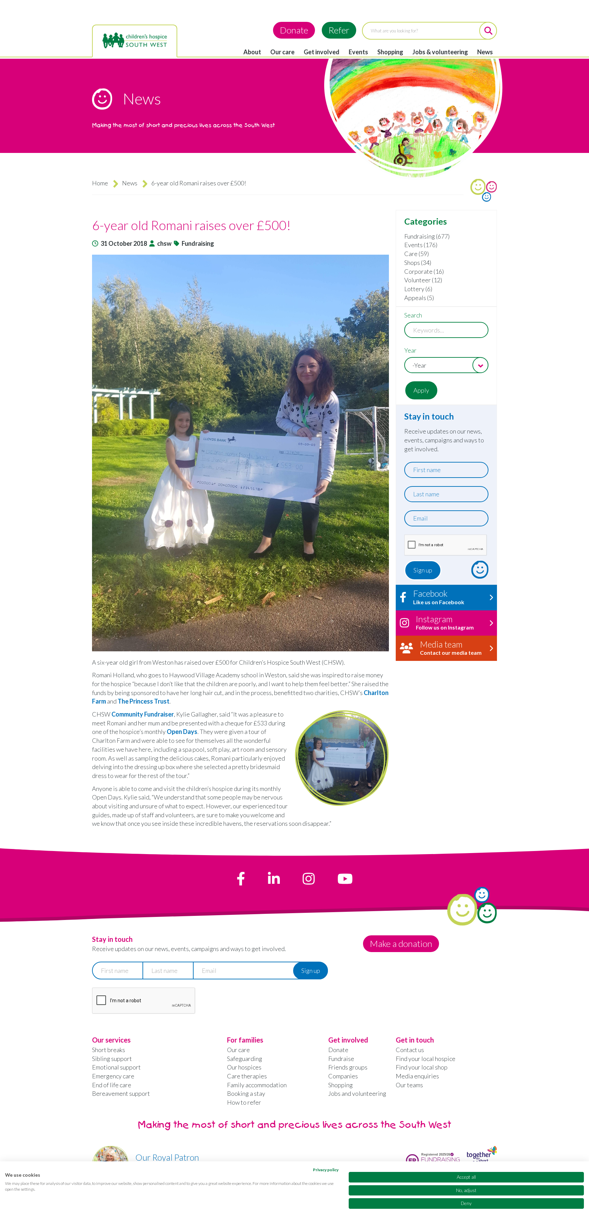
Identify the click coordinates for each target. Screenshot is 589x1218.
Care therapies (247, 1076)
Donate (294, 30)
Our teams (409, 1085)
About (252, 52)
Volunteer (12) (423, 280)
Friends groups (347, 1067)
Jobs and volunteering (357, 1093)
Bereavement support (121, 1093)
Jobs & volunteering (440, 52)
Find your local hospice (425, 1058)
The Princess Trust (143, 701)
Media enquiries (417, 1076)
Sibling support (112, 1058)
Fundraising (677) (427, 236)
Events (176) (420, 245)
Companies (343, 1076)
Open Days (182, 731)
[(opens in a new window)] (241, 878)
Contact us (410, 1049)
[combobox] (446, 365)
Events (358, 52)
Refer (339, 30)
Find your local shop (422, 1067)
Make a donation (401, 943)
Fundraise (341, 1058)
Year (410, 350)
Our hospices (244, 1067)
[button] (240, 453)
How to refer (244, 1102)
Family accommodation (257, 1085)
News (485, 52)
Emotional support (116, 1067)
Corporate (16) (424, 271)
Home (100, 183)
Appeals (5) (419, 297)
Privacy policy (325, 1169)
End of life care (111, 1085)
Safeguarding (244, 1058)
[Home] (134, 40)
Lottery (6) (418, 289)
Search (413, 315)
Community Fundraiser (142, 714)
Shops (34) (417, 262)
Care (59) (416, 253)
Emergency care (113, 1076)
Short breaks (108, 1049)
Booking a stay (246, 1093)
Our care (282, 52)
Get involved (321, 52)
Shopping (390, 52)
